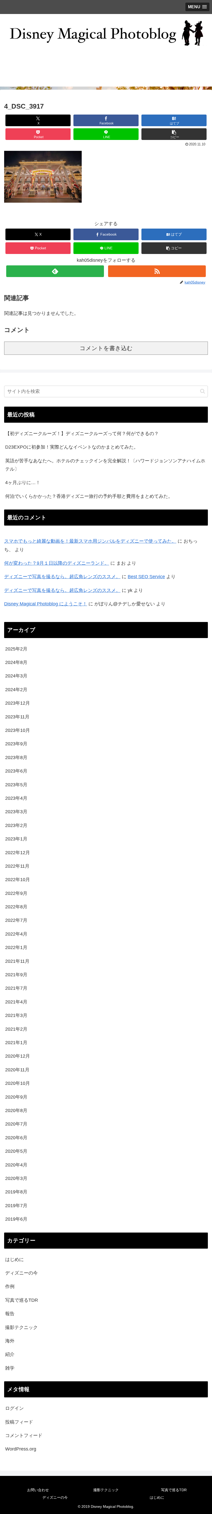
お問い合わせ (38, 1490)
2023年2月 (16, 825)
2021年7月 (16, 988)
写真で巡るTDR (21, 1300)
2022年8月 (16, 906)
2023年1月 (16, 838)
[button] (174, 134)
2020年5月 (16, 1151)
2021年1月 (16, 1042)
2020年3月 (16, 1178)
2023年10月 (17, 730)
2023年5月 (16, 784)
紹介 (9, 1354)
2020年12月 (17, 1056)
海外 (9, 1340)
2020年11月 (17, 1069)
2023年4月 (16, 798)
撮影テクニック (21, 1327)
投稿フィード (19, 1422)
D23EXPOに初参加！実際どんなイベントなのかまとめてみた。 (71, 447)
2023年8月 (16, 757)
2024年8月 (16, 662)
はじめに (14, 1259)
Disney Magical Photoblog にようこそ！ (45, 603)
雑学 (9, 1368)
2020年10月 (17, 1083)
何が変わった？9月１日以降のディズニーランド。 (56, 563)
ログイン (14, 1408)
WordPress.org (20, 1449)
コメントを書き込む (106, 348)
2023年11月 (17, 716)
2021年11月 (17, 961)
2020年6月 (16, 1137)
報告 (9, 1313)
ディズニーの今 (21, 1273)
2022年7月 (16, 920)
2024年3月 (16, 675)
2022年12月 (17, 852)
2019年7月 (16, 1205)
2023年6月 (16, 771)
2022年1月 (16, 947)
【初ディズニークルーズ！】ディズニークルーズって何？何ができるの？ (82, 433)
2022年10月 (17, 879)
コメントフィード (23, 1435)
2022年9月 (16, 893)
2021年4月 (16, 1001)
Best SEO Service (146, 576)
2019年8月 (16, 1191)
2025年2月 (16, 649)
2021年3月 (16, 1015)
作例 (9, 1286)
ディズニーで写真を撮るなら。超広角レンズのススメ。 (62, 576)
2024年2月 (16, 689)
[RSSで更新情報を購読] (157, 271)
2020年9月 (16, 1097)
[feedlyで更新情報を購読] (55, 271)
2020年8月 (16, 1110)
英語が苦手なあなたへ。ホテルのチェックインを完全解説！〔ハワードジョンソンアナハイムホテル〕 (105, 465)
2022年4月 (16, 934)
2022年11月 (17, 866)
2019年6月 (16, 1219)
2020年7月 (16, 1124)
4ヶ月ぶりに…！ (22, 482)
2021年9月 (16, 974)
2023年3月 (16, 811)
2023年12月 (17, 703)
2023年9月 (16, 743)
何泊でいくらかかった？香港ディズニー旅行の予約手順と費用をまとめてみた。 (89, 496)
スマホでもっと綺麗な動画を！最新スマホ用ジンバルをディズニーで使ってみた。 (90, 541)
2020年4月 (16, 1165)
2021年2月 (16, 1029)
